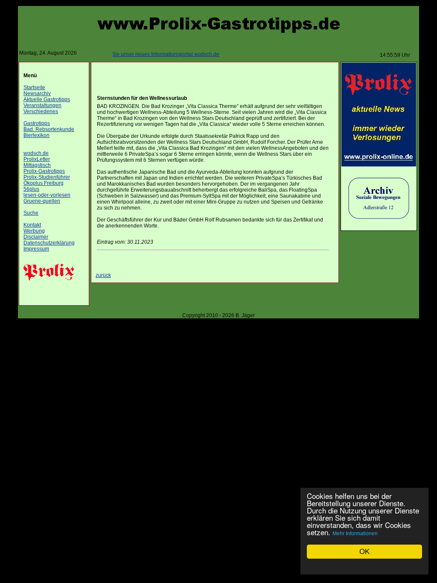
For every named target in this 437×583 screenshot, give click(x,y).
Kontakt (32, 225)
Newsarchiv (37, 93)
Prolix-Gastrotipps (44, 171)
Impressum (36, 249)
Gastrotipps (36, 123)
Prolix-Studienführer (46, 177)
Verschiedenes (40, 111)
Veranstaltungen (42, 105)
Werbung (34, 231)
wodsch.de (36, 153)
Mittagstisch (37, 165)
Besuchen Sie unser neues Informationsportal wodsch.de (148, 54)
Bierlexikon (36, 135)
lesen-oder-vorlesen (46, 195)
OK (364, 552)
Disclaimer (35, 237)
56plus (31, 189)
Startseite (34, 87)
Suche (30, 213)
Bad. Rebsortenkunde (48, 129)
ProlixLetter (36, 159)
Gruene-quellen (41, 201)
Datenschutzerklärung (49, 243)
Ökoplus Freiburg (43, 183)
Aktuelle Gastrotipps (46, 99)
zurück (103, 275)
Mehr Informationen (355, 533)
